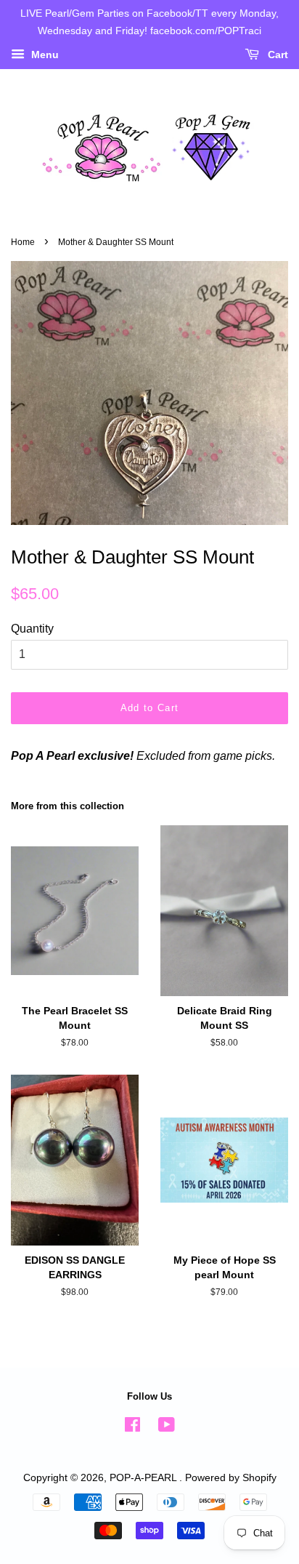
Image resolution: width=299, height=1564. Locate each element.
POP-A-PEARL (144, 1477)
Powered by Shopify (231, 1477)
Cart (276, 54)
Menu (43, 54)
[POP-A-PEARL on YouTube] (166, 1427)
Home (23, 242)
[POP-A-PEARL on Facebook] (132, 1427)
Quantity (32, 628)
